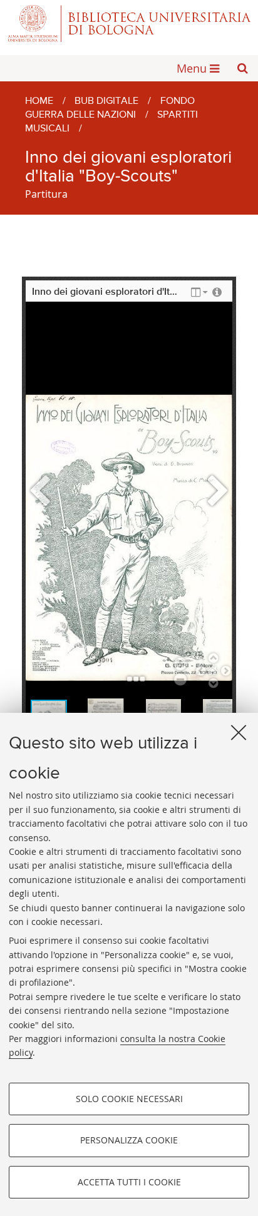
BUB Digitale (106, 101)
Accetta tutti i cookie (129, 1182)
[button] (242, 68)
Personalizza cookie (129, 1140)
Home (39, 101)
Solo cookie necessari (129, 1099)
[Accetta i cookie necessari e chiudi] (239, 732)
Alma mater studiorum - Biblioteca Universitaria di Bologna (129, 23)
